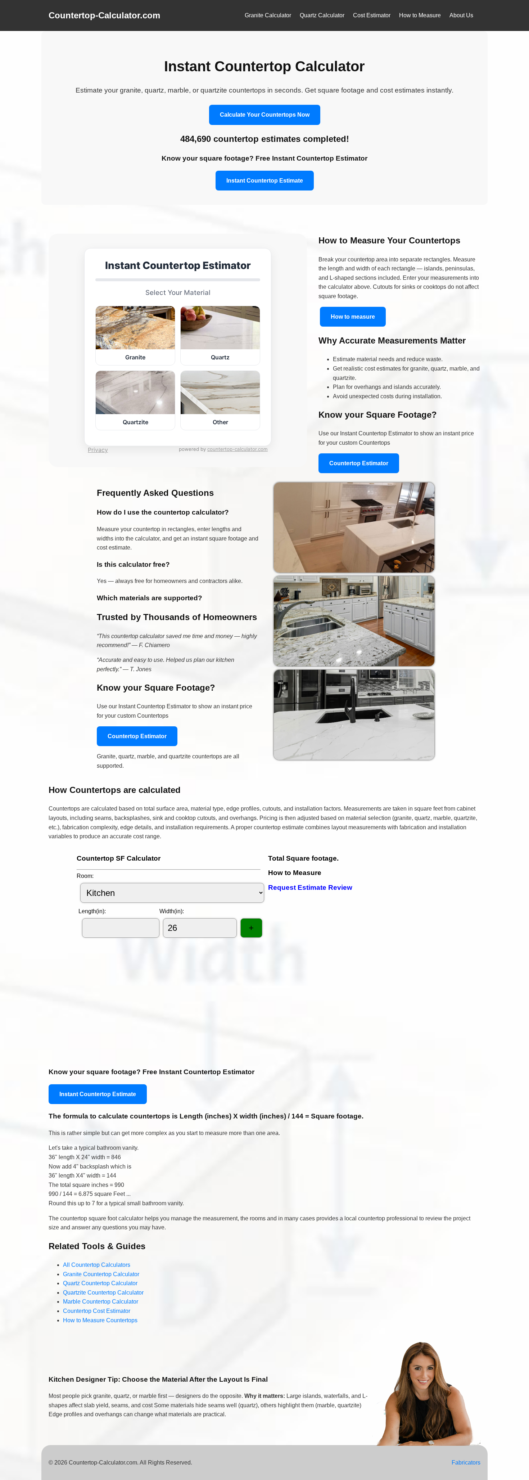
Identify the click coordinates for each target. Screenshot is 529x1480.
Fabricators (466, 1462)
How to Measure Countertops (100, 1320)
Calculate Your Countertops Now (264, 115)
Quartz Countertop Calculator (100, 1283)
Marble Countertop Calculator (100, 1302)
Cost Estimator (371, 15)
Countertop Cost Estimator (96, 1311)
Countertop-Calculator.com (104, 15)
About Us (461, 15)
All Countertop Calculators (96, 1265)
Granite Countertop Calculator (101, 1274)
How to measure (353, 317)
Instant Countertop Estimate (264, 181)
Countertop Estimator (358, 463)
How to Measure (420, 15)
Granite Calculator (268, 15)
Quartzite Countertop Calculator (103, 1293)
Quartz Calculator (322, 15)
